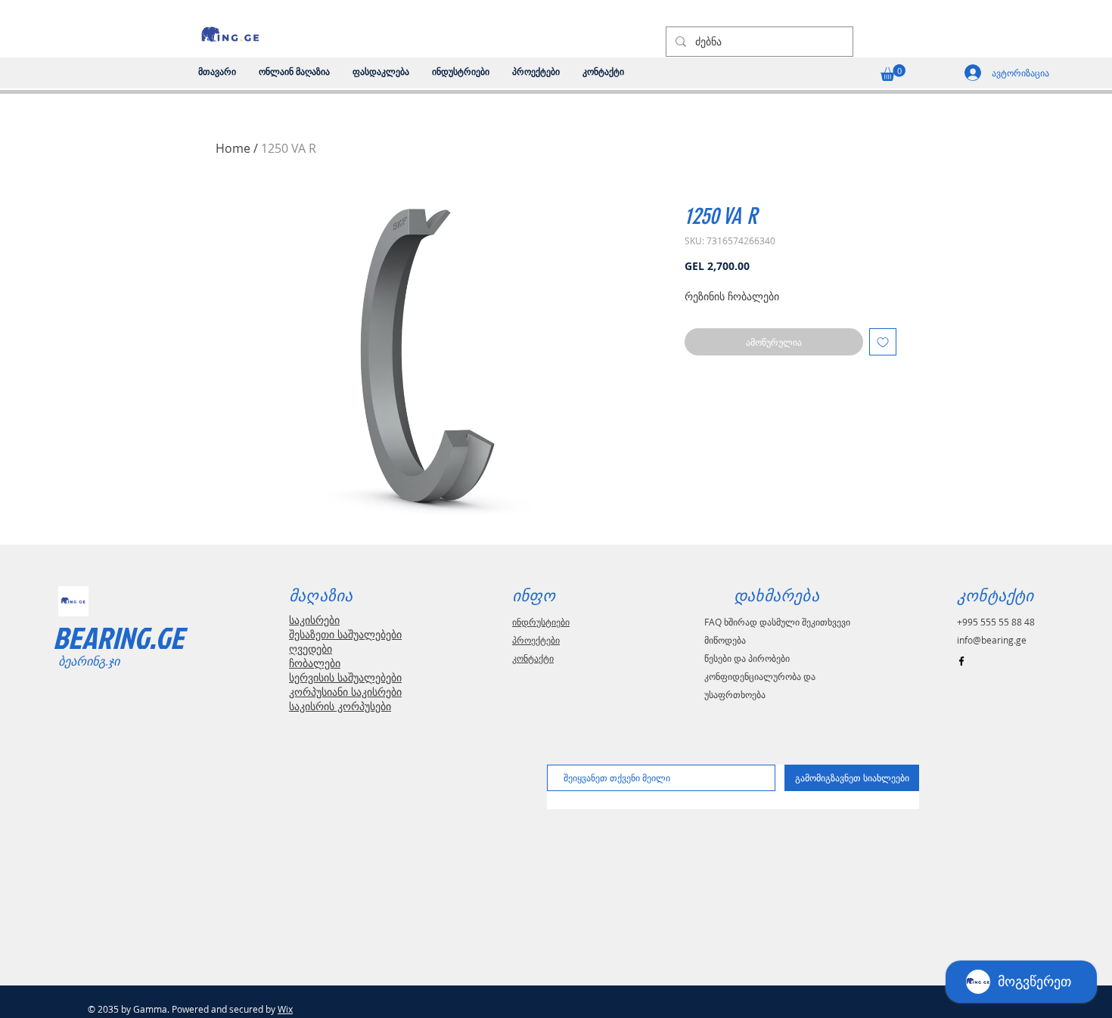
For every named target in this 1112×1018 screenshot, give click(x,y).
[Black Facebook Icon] (961, 661)
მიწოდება (725, 640)
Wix (285, 1009)
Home (233, 148)
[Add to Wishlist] (882, 341)
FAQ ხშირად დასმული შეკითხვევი (777, 622)
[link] (893, 72)
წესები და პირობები (747, 658)
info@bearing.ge (992, 640)
